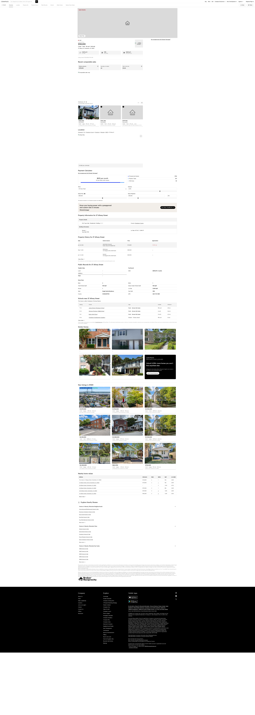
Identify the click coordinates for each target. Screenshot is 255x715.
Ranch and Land (107, 636)
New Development (107, 628)
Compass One (106, 607)
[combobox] (22, 1)
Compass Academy (107, 617)
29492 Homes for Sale (83, 556)
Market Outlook (107, 605)
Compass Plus (106, 619)
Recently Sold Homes (108, 641)
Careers (80, 607)
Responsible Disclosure (139, 607)
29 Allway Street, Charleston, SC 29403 (87, 485)
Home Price (81, 193)
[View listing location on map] (139, 44)
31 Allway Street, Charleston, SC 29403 (87, 493)
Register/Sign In (250, 1)
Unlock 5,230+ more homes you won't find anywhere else (159, 364)
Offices (79, 611)
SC (84, 132)
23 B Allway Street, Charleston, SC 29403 (88, 490)
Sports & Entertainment (108, 632)
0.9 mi (169, 308)
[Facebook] (176, 595)
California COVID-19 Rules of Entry (146, 609)
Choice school (136, 317)
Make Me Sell (106, 609)
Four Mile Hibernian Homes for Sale (86, 520)
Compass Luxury (107, 611)
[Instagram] (176, 592)
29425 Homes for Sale (83, 548)
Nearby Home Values (70, 5)
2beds (79, 46)
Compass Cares (107, 622)
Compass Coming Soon (108, 600)
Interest (130, 186)
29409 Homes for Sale (83, 554)
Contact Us (80, 609)
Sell (212, 1)
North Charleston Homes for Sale (86, 539)
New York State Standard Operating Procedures (138, 640)
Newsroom (80, 613)
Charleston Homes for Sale (84, 534)
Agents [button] (240, 1)
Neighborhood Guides (108, 626)
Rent (209, 1)
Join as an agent (82, 605)
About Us (80, 596)
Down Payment (131, 193)
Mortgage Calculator (108, 615)
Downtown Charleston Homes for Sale (87, 512)
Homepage (80, 132)
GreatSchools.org (98, 322)
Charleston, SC (87, 48)
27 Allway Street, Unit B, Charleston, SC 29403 (89, 482)
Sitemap (105, 643)
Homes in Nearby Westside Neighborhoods (90, 506)
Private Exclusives (107, 598)
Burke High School (93, 314)
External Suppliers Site (108, 639)
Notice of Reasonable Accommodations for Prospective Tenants (141, 641)
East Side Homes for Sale (84, 517)
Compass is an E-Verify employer (152, 607)
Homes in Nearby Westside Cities (88, 526)
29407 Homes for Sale (83, 551)
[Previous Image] (80, 112)
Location (18, 5)
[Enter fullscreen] (140, 136)
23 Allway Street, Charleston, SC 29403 (87, 488)
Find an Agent (106, 613)
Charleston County (90, 132)
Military (105, 634)
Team (79, 598)
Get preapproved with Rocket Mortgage (160, 39)
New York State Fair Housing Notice (135, 638)
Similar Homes (60, 5)
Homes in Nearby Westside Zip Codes (89, 546)
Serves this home (136, 308)
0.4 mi (169, 311)
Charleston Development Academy (97, 317)
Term (79, 186)
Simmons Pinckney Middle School (96, 311)
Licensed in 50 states (133, 647)
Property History (34, 5)
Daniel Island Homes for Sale (85, 531)
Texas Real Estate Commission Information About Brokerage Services (142, 635)
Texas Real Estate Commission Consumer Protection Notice (140, 636)
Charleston (97, 132)
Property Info (25, 5)
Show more (81, 522)
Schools (52, 5)
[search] (36, 1)
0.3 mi (169, 314)
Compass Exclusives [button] (219, 1)
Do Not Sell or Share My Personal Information (138, 606)
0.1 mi (169, 317)
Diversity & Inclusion (107, 624)
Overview (11, 5)
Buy (206, 1)
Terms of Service (154, 606)
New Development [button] (231, 1)
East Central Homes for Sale (85, 514)
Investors (80, 602)
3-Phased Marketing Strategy (110, 602)
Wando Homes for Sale (84, 529)
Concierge (105, 596)
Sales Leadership (82, 600)
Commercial (106, 630)
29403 (93, 48)
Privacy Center (161, 606)
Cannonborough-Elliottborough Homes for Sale (89, 509)
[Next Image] (97, 112)
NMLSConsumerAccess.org (150, 646)
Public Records (44, 5)
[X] (176, 598)
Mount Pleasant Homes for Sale (85, 537)
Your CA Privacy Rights (162, 609)
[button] (127, 23)
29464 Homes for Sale (83, 559)
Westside (102, 132)
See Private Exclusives (152, 373)
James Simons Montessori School (96, 308)
